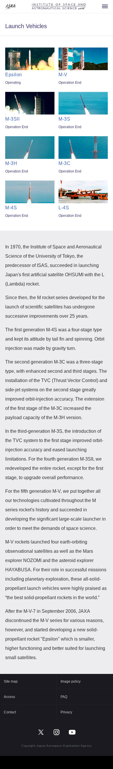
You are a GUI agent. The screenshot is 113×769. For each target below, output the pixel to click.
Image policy (71, 681)
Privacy (66, 712)
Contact (10, 712)
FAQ (64, 697)
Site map (11, 681)
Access (9, 697)
